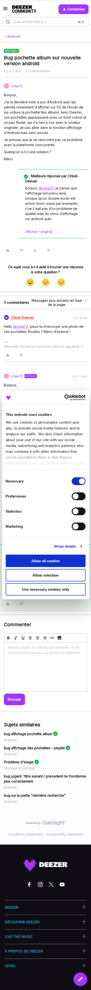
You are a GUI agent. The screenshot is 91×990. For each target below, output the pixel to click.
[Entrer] (8, 22)
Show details (65, 546)
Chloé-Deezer (22, 317)
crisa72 (17, 86)
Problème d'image (18, 762)
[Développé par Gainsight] (45, 824)
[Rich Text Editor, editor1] (45, 667)
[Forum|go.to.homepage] (24, 9)
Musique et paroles (19, 768)
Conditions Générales (25, 834)
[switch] (78, 496)
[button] (5, 10)
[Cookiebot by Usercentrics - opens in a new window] (64, 397)
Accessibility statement (65, 834)
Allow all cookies (45, 561)
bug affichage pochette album (28, 734)
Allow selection (45, 575)
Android (13, 36)
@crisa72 (46, 188)
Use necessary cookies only (45, 589)
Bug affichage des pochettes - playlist (34, 748)
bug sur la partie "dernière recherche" (35, 795)
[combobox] (45, 22)
